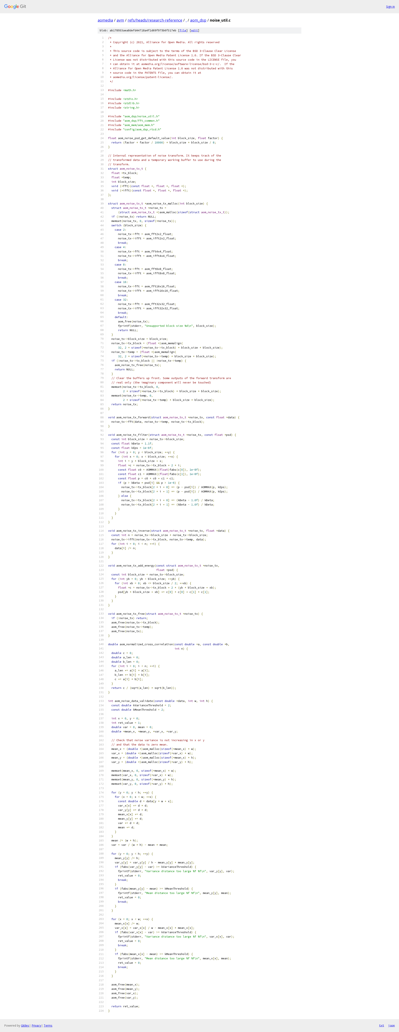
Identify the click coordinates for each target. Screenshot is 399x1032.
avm (120, 20)
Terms (48, 1025)
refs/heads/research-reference (155, 20)
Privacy (36, 1025)
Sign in (390, 7)
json (391, 1025)
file (183, 30)
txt (381, 1025)
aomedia (105, 20)
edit (194, 30)
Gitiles (25, 1025)
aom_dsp (198, 20)
